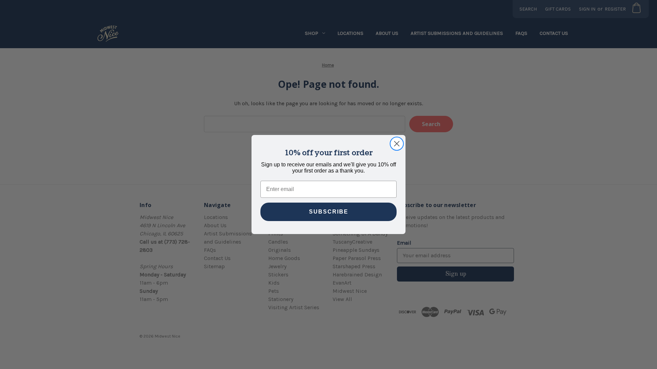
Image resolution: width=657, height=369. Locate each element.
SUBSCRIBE (328, 212)
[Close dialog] (397, 144)
